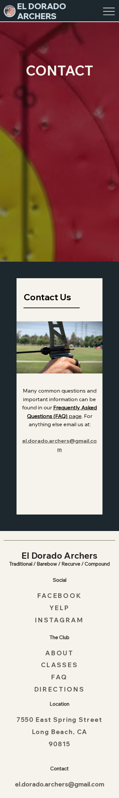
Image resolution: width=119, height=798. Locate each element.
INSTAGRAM (59, 620)
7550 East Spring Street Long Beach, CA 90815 (59, 732)
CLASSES (59, 665)
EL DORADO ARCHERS (41, 11)
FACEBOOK (59, 596)
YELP (60, 608)
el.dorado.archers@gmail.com (59, 784)
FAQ (59, 677)
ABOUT (59, 653)
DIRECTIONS (59, 689)
